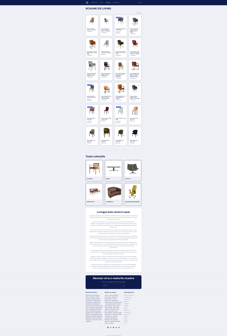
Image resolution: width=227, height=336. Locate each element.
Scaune (106, 295)
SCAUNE (89, 178)
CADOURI (94, 317)
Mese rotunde (108, 314)
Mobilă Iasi (92, 296)
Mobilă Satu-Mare (90, 312)
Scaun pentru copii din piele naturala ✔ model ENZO (92, 52)
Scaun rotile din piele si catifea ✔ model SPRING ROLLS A (91, 74)
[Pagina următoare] (127, 150)
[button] (94, 2)
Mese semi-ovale (117, 312)
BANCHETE (90, 201)
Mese (114, 307)
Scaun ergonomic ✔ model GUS (120, 141)
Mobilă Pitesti (95, 305)
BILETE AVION (127, 314)
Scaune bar (115, 296)
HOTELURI (126, 316)
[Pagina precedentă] (100, 150)
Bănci (120, 314)
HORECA (99, 317)
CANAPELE (109, 201)
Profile (125, 323)
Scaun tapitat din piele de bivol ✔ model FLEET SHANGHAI (106, 97)
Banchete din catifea (115, 321)
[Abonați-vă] (123, 285)
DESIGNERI (88, 317)
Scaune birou (115, 300)
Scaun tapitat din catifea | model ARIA (91, 97)
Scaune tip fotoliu (109, 302)
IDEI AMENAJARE (95, 314)
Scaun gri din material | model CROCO (121, 29)
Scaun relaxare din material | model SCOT (106, 52)
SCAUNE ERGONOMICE (132, 201)
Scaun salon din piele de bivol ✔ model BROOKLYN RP (106, 74)
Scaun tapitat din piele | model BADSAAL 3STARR (121, 97)
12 (123, 149)
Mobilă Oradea (96, 302)
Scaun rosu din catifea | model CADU (106, 119)
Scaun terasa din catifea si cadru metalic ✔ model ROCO (135, 97)
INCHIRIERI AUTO (127, 312)
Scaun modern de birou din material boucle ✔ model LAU (105, 29)
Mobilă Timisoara (96, 298)
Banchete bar (113, 317)
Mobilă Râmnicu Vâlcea (95, 310)
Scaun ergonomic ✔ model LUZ (91, 141)
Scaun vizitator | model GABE (121, 119)
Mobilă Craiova (97, 300)
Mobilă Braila (96, 303)
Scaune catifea (108, 307)
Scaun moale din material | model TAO (91, 29)
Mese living (113, 309)
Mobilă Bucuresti (90, 295)
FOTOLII (127, 178)
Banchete (107, 319)
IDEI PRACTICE (127, 299)
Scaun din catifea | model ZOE (91, 119)
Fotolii (106, 323)
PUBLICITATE (89, 319)
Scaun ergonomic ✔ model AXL (134, 141)
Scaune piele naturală (110, 303)
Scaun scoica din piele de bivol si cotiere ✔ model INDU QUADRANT (121, 75)
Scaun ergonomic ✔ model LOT (105, 141)
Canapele (111, 323)
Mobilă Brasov (89, 300)
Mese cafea (111, 310)
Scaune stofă (116, 305)
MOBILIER (93, 316)
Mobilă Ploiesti (89, 303)
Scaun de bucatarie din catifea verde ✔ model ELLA (121, 52)
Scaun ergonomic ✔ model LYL (134, 119)
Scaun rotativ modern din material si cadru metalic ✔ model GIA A (135, 52)
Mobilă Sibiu (92, 307)
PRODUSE (99, 316)
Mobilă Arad (89, 305)
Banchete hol (108, 316)
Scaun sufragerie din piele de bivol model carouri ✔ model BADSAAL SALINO (134, 75)
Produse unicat (118, 302)
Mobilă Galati (89, 302)
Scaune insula (108, 298)
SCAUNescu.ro (111, 335)
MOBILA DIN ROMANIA (129, 295)
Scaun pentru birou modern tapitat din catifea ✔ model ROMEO (134, 30)
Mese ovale (115, 314)
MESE (108, 178)
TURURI (125, 318)
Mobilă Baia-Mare (93, 309)
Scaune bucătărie (113, 295)
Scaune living (108, 296)
